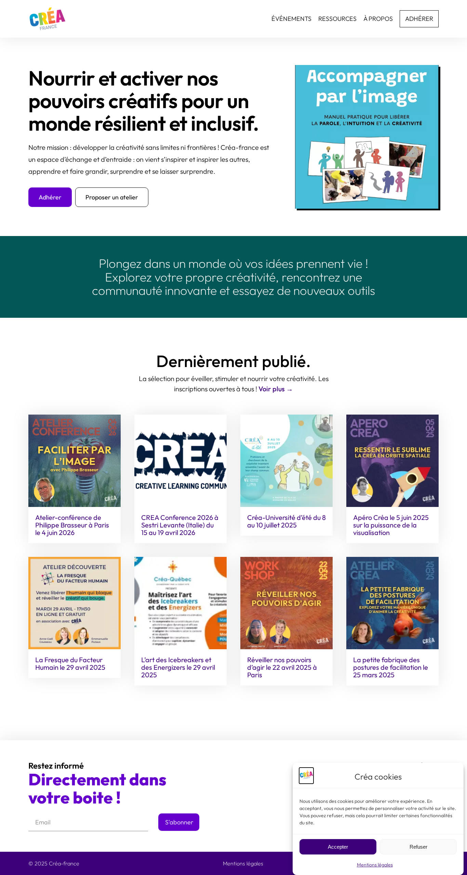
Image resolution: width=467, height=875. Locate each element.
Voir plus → (275, 388)
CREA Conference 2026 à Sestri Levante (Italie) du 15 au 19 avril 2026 (179, 525)
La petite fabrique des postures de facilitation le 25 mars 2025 (390, 667)
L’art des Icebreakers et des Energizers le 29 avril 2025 (178, 667)
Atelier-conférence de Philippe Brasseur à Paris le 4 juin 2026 (72, 525)
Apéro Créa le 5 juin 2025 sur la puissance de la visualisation (391, 525)
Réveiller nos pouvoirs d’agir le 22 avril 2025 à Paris (282, 667)
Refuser (418, 847)
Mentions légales (375, 865)
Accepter (338, 847)
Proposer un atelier (111, 197)
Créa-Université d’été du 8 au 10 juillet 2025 (286, 521)
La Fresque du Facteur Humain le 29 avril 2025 (70, 663)
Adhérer (50, 197)
